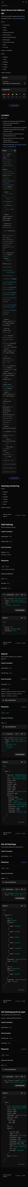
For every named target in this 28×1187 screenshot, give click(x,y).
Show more (21, 822)
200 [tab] (5, 622)
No (24, 515)
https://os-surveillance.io (18, 18)
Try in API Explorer (20, 610)
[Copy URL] (25, 83)
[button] (14, 700)
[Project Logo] (5, 2)
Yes (18, 515)
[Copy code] (15, 150)
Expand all (24, 679)
